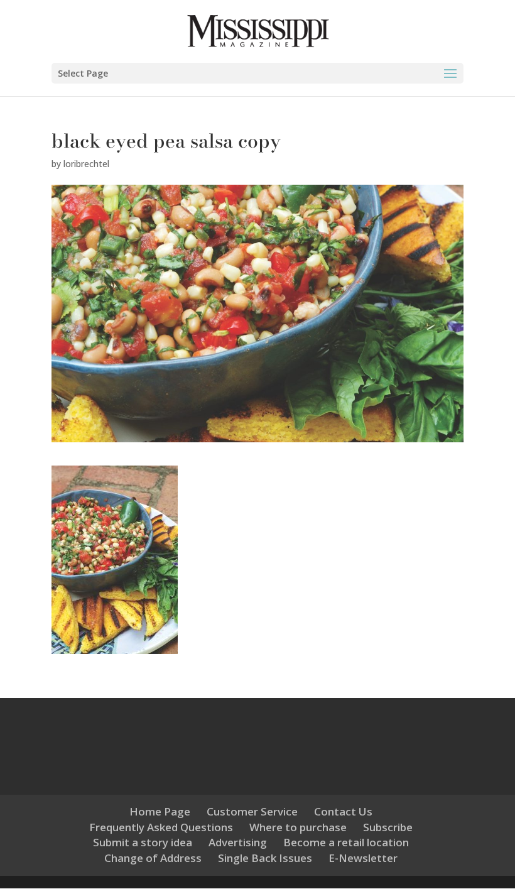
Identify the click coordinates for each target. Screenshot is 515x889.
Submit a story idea (142, 842)
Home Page (159, 811)
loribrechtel (86, 164)
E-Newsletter (363, 858)
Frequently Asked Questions (161, 827)
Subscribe (388, 827)
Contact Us (343, 811)
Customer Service (252, 811)
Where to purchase (298, 827)
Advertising (238, 842)
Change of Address (153, 858)
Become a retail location (346, 842)
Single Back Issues (265, 858)
